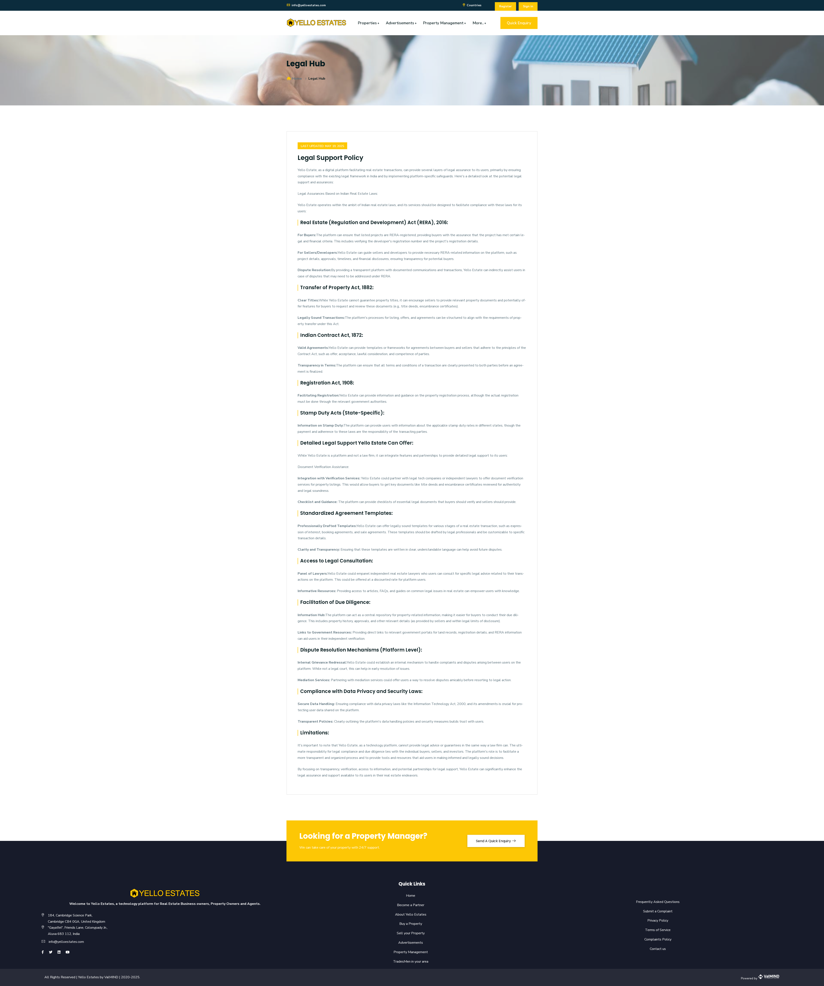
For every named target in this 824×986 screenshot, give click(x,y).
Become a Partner (407, 905)
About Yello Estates (407, 914)
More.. (479, 23)
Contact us (655, 948)
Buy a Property (407, 923)
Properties (368, 23)
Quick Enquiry (519, 23)
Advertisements (401, 23)
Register (505, 6)
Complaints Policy (654, 939)
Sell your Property (408, 933)
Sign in (528, 6)
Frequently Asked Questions (655, 901)
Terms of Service (655, 930)
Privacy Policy (654, 920)
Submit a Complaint (655, 911)
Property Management (444, 23)
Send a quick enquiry (494, 841)
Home (296, 78)
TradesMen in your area (407, 961)
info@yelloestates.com (308, 5)
